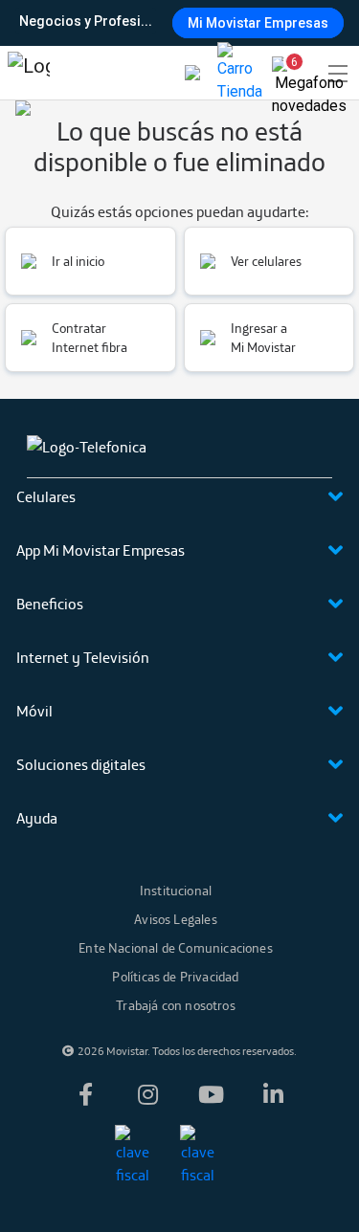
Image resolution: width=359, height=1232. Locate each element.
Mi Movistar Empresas (258, 23)
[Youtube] (211, 1094)
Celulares (46, 496)
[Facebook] (85, 1094)
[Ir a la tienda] (239, 73)
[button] (286, 69)
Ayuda (36, 817)
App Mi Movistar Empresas (100, 550)
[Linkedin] (274, 1094)
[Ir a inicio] (29, 73)
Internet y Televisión (82, 657)
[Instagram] (148, 1094)
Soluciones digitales (81, 764)
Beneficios (49, 603)
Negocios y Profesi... (85, 21)
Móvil (34, 710)
